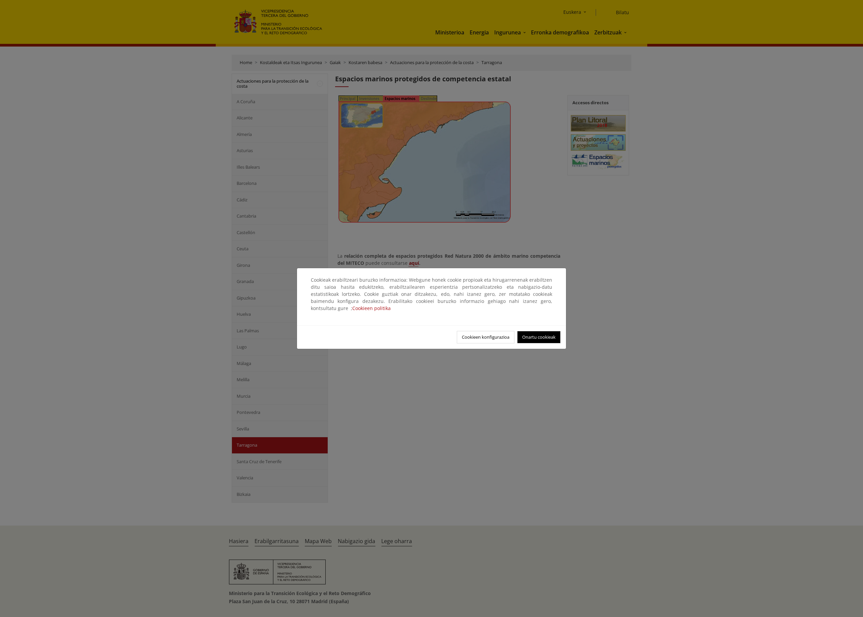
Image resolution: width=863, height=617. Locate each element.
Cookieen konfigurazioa (485, 337)
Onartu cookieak (539, 337)
